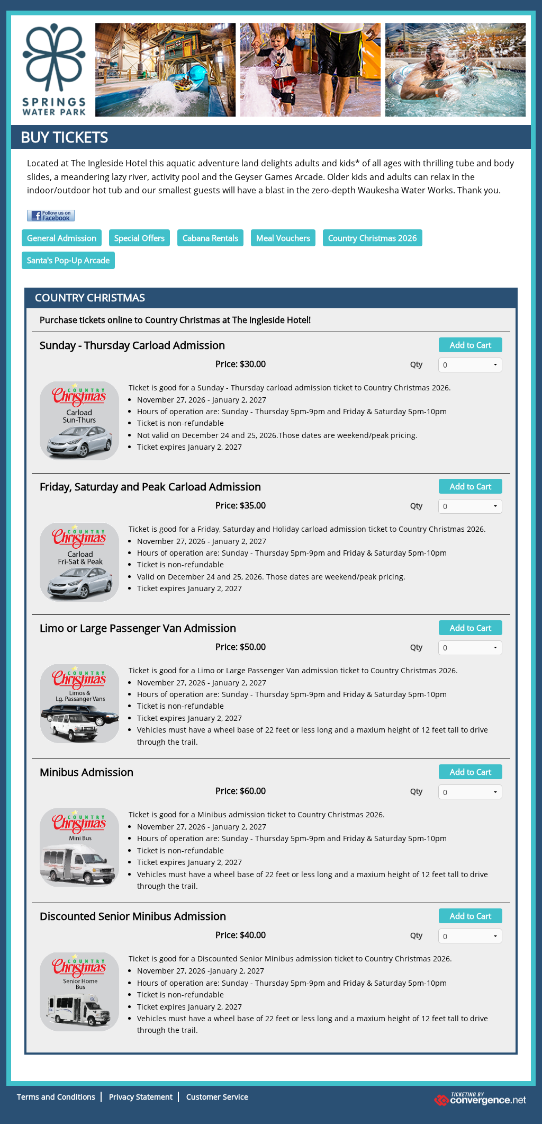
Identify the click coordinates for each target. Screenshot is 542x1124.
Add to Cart (470, 345)
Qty (416, 364)
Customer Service (217, 1097)
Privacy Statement (141, 1097)
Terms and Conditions (56, 1097)
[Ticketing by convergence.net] (447, 1099)
